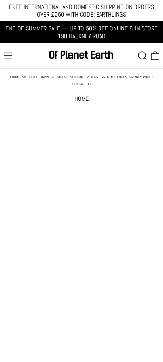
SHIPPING (77, 77)
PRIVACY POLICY (141, 77)
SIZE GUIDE (30, 77)
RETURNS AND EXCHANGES (107, 77)
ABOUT (14, 77)
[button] (142, 56)
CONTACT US (81, 84)
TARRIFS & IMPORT (54, 77)
